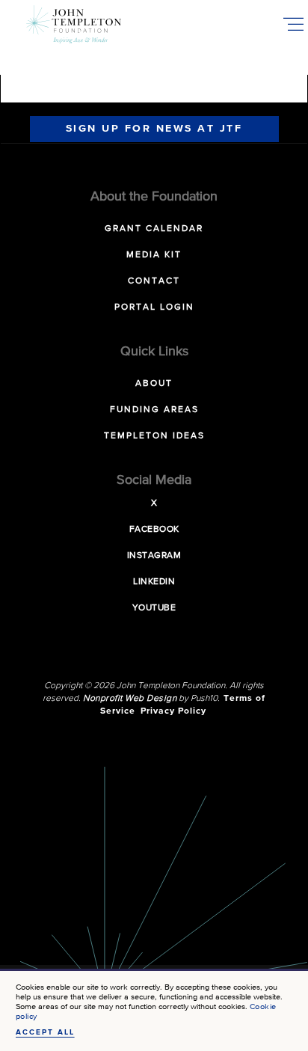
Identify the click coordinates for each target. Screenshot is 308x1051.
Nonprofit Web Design (129, 698)
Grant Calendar (154, 228)
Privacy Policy (173, 711)
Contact (154, 281)
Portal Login (154, 307)
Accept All (45, 1032)
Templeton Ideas (154, 436)
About (154, 383)
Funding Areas (154, 409)
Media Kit (154, 255)
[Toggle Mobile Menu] (293, 24)
